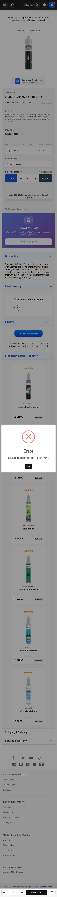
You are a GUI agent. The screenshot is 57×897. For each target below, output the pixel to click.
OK (28, 466)
